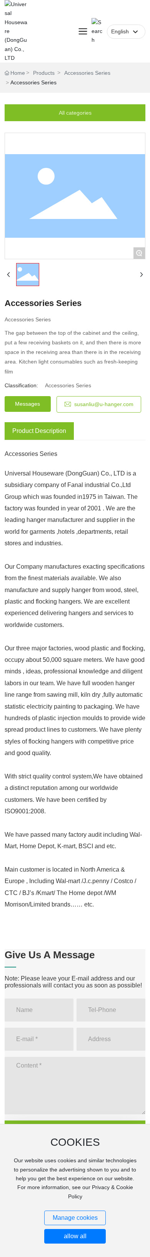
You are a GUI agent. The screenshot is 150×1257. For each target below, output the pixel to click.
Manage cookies (75, 1217)
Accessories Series (87, 73)
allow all (75, 1236)
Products (44, 73)
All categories (75, 113)
